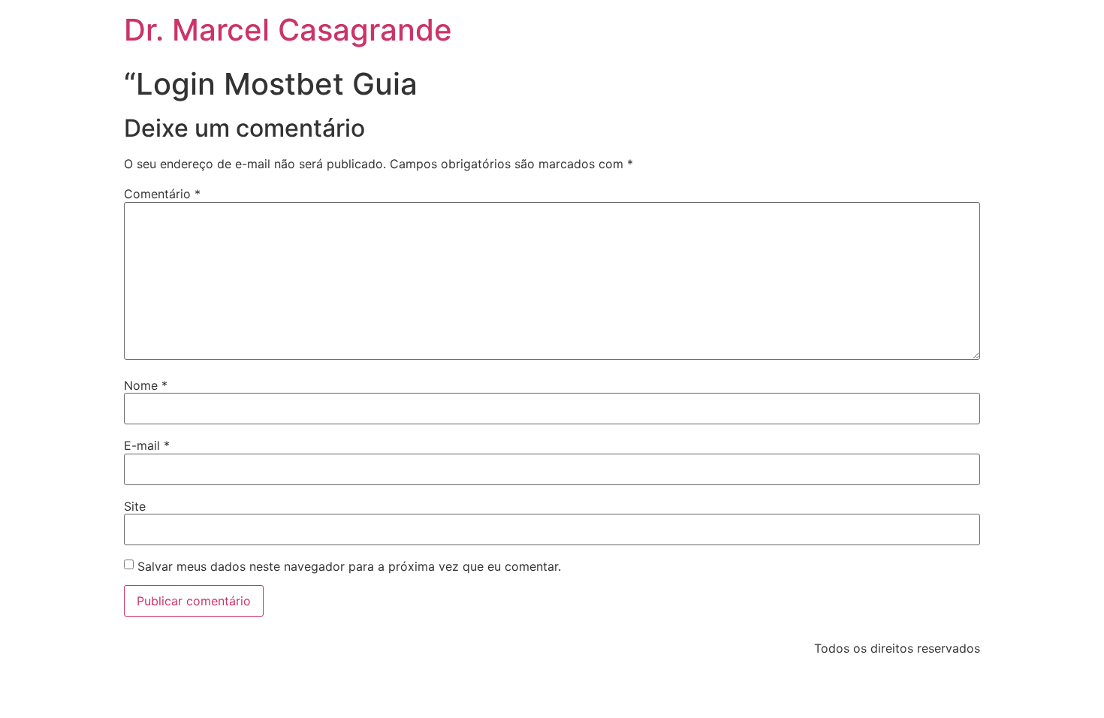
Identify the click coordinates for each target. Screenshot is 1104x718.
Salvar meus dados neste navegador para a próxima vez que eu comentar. (349, 566)
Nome (145, 385)
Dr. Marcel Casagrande (288, 29)
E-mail (147, 445)
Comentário (162, 194)
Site (135, 506)
